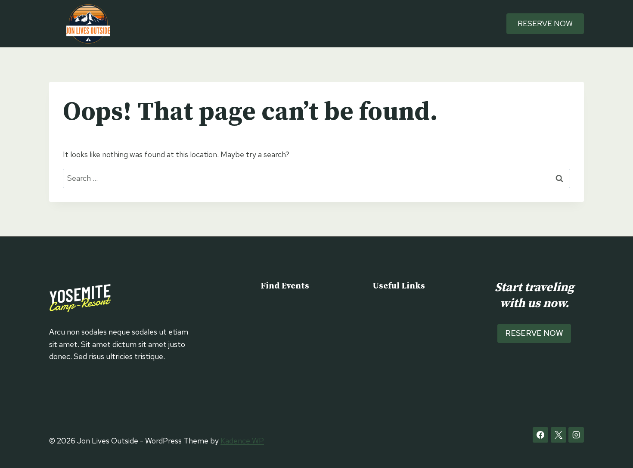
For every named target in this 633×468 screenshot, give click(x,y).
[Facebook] (540, 435)
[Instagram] (576, 435)
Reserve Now (545, 23)
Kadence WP (242, 441)
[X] (558, 435)
